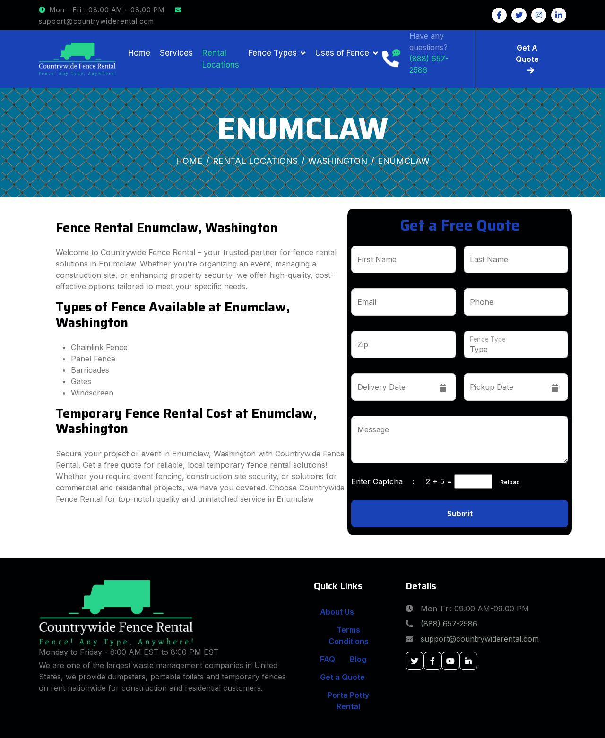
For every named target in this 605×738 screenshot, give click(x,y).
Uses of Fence (342, 53)
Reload (507, 482)
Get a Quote (342, 677)
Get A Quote (527, 53)
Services (176, 53)
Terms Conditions (348, 635)
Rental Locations (220, 59)
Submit (460, 513)
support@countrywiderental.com (480, 639)
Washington (337, 161)
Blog (358, 659)
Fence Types (273, 53)
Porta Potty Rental (348, 700)
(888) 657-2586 (449, 623)
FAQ (327, 659)
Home (139, 53)
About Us (337, 612)
